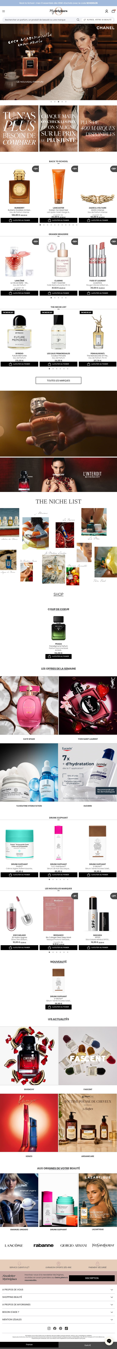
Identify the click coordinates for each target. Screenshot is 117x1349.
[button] (51, 101)
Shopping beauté (12, 1297)
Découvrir (19, 1174)
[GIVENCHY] (58, 62)
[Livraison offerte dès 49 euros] (58, 128)
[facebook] (54, 1328)
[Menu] (4, 11)
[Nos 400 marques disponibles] (19, 128)
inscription (92, 1278)
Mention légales (11, 1319)
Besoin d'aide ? (10, 1312)
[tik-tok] (66, 1328)
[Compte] (106, 11)
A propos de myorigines (16, 1304)
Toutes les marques (58, 380)
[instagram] (49, 1328)
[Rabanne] (43, 1245)
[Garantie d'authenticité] (98, 128)
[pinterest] (60, 1328)
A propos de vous (12, 1289)
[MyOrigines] (58, 11)
